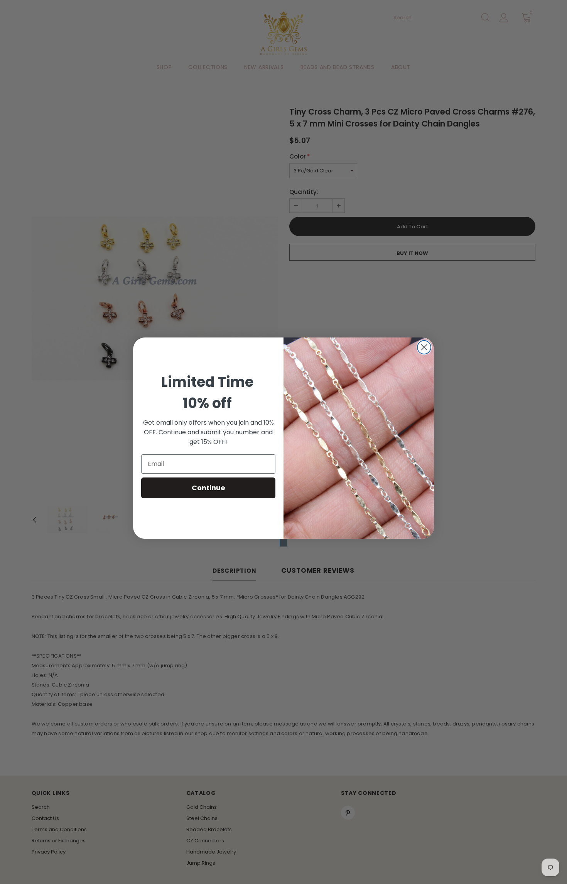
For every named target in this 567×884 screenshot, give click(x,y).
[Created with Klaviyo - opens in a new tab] (283, 543)
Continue (208, 488)
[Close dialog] (424, 347)
